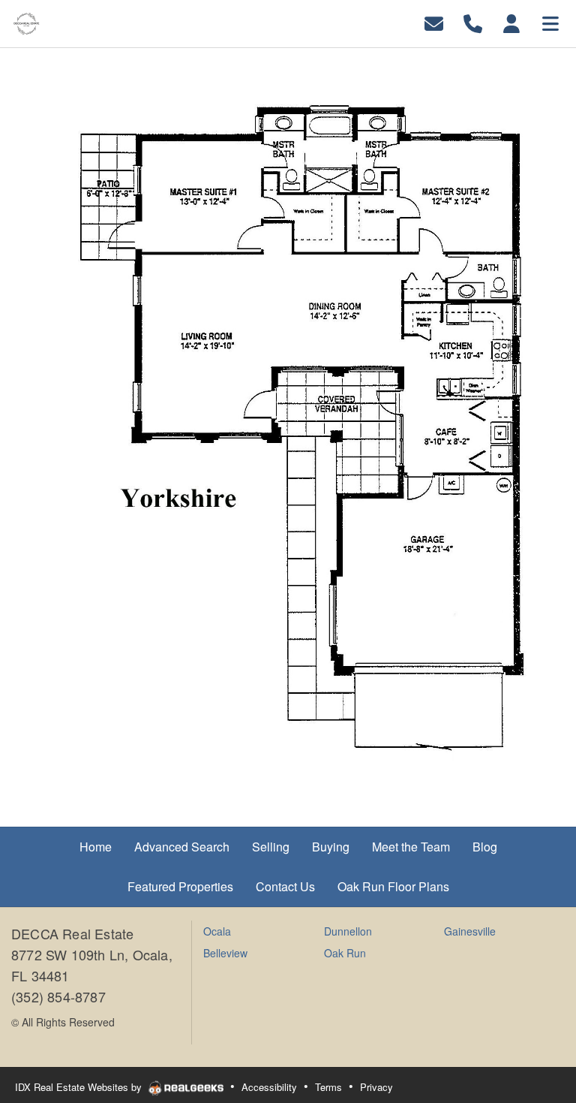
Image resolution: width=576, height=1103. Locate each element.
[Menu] (550, 22)
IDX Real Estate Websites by (80, 1087)
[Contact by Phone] (473, 22)
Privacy (376, 1087)
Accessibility (269, 1087)
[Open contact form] (433, 22)
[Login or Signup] (511, 22)
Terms (328, 1087)
